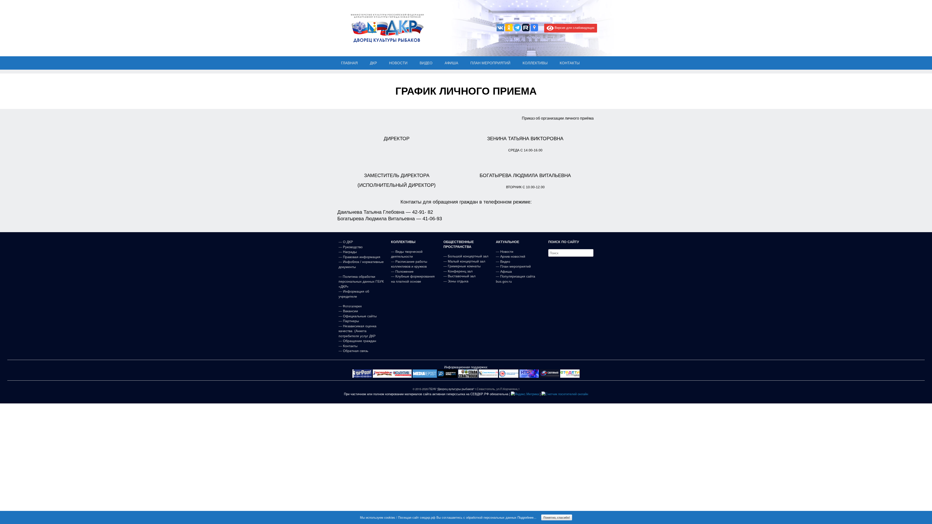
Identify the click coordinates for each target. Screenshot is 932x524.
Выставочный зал (461, 276)
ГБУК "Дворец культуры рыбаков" (451, 389)
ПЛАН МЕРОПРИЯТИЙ (490, 63)
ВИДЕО (426, 63)
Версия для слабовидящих (574, 27)
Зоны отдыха (458, 281)
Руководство (353, 247)
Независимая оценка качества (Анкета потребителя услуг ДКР (357, 331)
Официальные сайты (360, 316)
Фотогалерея (352, 306)
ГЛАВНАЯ (349, 63)
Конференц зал (460, 271)
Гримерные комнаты (464, 266)
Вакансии (350, 311)
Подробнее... (526, 517)
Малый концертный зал (466, 261)
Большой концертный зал (468, 256)
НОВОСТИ (398, 63)
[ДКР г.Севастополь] (386, 28)
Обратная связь (355, 351)
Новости (506, 252)
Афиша (506, 271)
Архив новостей (512, 256)
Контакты (350, 346)
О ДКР (348, 242)
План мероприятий (515, 266)
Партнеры (351, 321)
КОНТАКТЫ (570, 63)
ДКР (373, 63)
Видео (505, 261)
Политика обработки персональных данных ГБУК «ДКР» (361, 281)
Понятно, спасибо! (556, 517)
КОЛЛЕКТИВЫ (535, 63)
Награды (350, 252)
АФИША (451, 63)
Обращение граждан (359, 341)
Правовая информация (361, 257)
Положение (404, 271)
